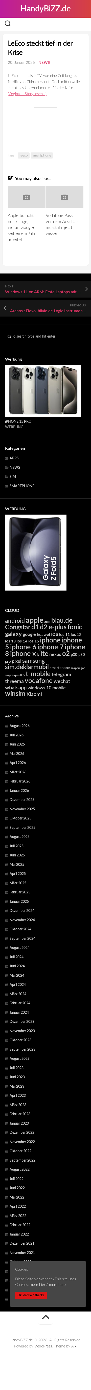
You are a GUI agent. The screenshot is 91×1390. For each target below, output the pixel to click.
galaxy (13, 634)
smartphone (42, 155)
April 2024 (18, 985)
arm (47, 621)
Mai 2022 (17, 1197)
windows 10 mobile (47, 688)
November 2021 (22, 1253)
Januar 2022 (19, 1234)
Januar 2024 (19, 1012)
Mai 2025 (17, 865)
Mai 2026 (17, 754)
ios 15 (33, 641)
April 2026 (18, 763)
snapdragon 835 (15, 675)
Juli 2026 (17, 735)
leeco (24, 155)
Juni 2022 (17, 1188)
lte (44, 653)
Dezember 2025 (22, 800)
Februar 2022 (20, 1225)
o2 (66, 654)
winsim (15, 694)
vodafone (39, 681)
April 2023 (18, 1096)
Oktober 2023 (20, 1040)
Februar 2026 (20, 781)
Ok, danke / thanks (30, 1295)
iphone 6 (23, 647)
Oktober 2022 (20, 1151)
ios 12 (76, 635)
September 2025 (22, 828)
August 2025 (20, 837)
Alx (73, 1346)
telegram (61, 674)
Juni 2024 (17, 966)
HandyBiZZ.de (45, 9)
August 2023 (20, 1059)
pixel (16, 661)
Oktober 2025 (20, 818)
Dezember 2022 (22, 1132)
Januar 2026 (19, 791)
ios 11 (64, 635)
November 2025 (22, 809)
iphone (50, 640)
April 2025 (18, 874)
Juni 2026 (17, 744)
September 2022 (22, 1160)
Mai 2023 (17, 1086)
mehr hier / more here (48, 1285)
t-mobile (38, 674)
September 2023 (22, 1049)
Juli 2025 (17, 846)
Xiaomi (34, 694)
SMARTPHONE (22, 486)
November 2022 (22, 1142)
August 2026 (20, 726)
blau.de (62, 620)
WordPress (43, 1346)
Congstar (17, 627)
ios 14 (22, 641)
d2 (44, 627)
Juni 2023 (17, 1077)
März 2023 (18, 1105)
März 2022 (18, 1216)
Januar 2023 (19, 1123)
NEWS (44, 63)
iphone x (23, 653)
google (29, 634)
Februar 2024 (20, 1003)
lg (38, 655)
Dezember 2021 (22, 1243)
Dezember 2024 (22, 911)
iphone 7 (50, 647)
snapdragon (78, 668)
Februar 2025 (20, 892)
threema (14, 681)
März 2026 (18, 772)
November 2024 (22, 920)
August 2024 (20, 948)
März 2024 (18, 994)
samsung (33, 661)
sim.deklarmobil (27, 667)
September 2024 (22, 939)
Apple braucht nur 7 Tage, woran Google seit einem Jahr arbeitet (22, 227)
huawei (43, 635)
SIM (13, 477)
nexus (55, 654)
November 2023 (22, 1031)
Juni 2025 (17, 855)
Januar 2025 (19, 902)
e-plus (57, 627)
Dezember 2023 (22, 1022)
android (15, 621)
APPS (14, 458)
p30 (74, 655)
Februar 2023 (20, 1114)
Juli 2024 (17, 957)
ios (54, 634)
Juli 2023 (17, 1068)
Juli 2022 (17, 1179)
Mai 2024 (17, 975)
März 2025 (18, 883)
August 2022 (20, 1169)
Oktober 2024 (20, 929)
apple (34, 620)
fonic (74, 627)
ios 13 (10, 641)
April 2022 (18, 1206)
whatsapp (16, 687)
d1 (35, 627)
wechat (62, 681)
